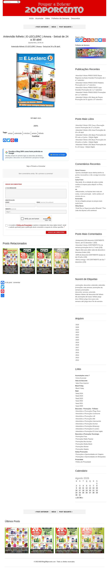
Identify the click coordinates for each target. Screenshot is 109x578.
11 (83, 488)
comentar (16, 282)
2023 (77, 332)
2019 (77, 342)
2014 (77, 355)
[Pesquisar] (18, 2)
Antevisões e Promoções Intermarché (88, 421)
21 (93, 490)
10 (80, 488)
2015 (77, 352)
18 (83, 490)
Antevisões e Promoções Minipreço (87, 426)
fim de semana (97, 301)
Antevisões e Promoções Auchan (87, 424)
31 (80, 495)
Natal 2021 (79, 403)
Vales (47, 18)
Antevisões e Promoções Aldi (85, 419)
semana (85, 292)
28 (93, 492)
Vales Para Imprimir (82, 383)
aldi (82, 301)
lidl (87, 294)
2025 (77, 327)
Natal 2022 (79, 401)
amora (34, 133)
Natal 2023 (79, 398)
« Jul (77, 497)
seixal (10, 133)
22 (97, 490)
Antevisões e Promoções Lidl (85, 416)
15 (97, 488)
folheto (41, 133)
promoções (79, 285)
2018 (77, 345)
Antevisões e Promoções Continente (88, 413)
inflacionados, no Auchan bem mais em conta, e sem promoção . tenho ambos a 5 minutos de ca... (89, 194)
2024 (77, 330)
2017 (77, 347)
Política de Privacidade (83, 462)
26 (86, 492)
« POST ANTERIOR (41, 27)
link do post (7, 282)
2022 (77, 335)
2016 (77, 350)
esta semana (87, 287)
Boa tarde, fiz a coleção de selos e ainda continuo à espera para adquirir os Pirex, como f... (89, 184)
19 (86, 490)
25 (83, 492)
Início (31, 18)
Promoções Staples (82, 449)
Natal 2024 (79, 393)
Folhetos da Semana (60, 18)
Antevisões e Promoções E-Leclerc (87, 429)
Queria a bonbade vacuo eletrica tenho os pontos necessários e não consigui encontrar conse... (90, 175)
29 (97, 492)
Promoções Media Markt (84, 444)
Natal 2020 (79, 406)
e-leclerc (27, 133)
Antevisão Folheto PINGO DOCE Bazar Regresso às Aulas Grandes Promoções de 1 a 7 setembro (90, 78)
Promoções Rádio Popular (84, 439)
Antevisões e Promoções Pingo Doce (88, 411)
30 (76, 495)
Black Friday (80, 388)
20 (90, 490)
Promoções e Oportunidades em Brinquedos (91, 457)
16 (76, 490)
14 (93, 488)
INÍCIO (54, 27)
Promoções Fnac (81, 436)
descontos (87, 285)
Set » (81, 497)
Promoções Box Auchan (84, 441)
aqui (39, 118)
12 (86, 488)
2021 (77, 337)
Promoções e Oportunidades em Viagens (89, 454)
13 (90, 488)
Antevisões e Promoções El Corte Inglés (89, 431)
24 (80, 492)
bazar (90, 297)
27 (90, 492)
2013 (77, 357)
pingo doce (88, 301)
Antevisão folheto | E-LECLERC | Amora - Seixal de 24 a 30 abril (35, 38)
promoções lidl (82, 297)
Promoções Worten (82, 446)
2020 (77, 340)
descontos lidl (93, 294)
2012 (77, 360)
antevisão (18, 133)
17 (80, 490)
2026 (77, 325)
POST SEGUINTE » (65, 27)
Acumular (39, 18)
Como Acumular (81, 378)
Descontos (75, 18)
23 (76, 492)
